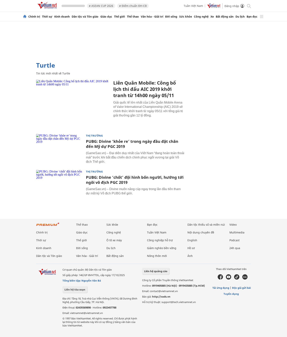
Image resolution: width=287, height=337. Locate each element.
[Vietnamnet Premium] (48, 226)
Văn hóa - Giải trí (152, 16)
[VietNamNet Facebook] (220, 278)
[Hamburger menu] (261, 16)
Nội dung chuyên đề (200, 232)
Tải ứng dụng (220, 288)
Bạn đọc (252, 16)
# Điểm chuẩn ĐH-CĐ (133, 6)
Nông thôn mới (157, 256)
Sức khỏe (185, 16)
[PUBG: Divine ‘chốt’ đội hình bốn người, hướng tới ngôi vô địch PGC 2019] (59, 185)
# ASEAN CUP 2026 (101, 6)
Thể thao (133, 16)
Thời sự (47, 16)
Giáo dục (106, 16)
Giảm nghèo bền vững (161, 248)
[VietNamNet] (24, 16)
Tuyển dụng (231, 294)
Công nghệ (201, 16)
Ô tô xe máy (114, 240)
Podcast (234, 240)
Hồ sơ (191, 248)
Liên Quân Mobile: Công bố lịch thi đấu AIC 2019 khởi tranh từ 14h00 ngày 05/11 (144, 89)
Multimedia (236, 232)
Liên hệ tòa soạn (74, 289)
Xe (212, 16)
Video (233, 224)
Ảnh (190, 256)
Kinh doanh (62, 16)
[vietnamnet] (48, 9)
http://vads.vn (161, 296)
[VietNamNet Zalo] (245, 278)
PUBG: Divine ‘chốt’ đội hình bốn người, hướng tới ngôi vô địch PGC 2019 (135, 180)
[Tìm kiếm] (248, 6)
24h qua (234, 248)
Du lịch (240, 16)
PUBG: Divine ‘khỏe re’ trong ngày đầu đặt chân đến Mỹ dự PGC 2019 (132, 144)
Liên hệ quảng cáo (155, 271)
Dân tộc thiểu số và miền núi (206, 224)
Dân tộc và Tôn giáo (85, 16)
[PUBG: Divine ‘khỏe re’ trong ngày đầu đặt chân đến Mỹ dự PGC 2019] (59, 149)
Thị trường (94, 135)
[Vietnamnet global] (214, 7)
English (192, 240)
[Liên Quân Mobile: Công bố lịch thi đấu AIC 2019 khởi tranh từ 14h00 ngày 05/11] (73, 104)
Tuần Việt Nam (193, 6)
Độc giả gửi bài (241, 288)
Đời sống (171, 16)
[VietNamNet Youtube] (228, 278)
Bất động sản (225, 16)
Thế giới (119, 16)
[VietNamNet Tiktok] (236, 278)
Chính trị (34, 16)
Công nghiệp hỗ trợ (160, 240)
